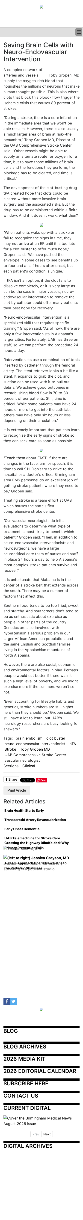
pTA (72, 743)
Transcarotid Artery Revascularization (35, 820)
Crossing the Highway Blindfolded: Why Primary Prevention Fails (36, 845)
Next (47, 1134)
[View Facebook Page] (6, 1001)
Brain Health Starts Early (24, 810)
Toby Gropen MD (35, 749)
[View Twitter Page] (13, 1001)
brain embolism (29, 738)
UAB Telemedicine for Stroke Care (32, 838)
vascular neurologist (22, 760)
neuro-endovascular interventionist (35, 743)
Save (43, 780)
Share (12, 779)
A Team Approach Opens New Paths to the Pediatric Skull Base (35, 865)
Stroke (10, 749)
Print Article (16, 790)
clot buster (55, 738)
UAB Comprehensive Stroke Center (35, 754)
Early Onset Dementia (21, 829)
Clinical (28, 766)
